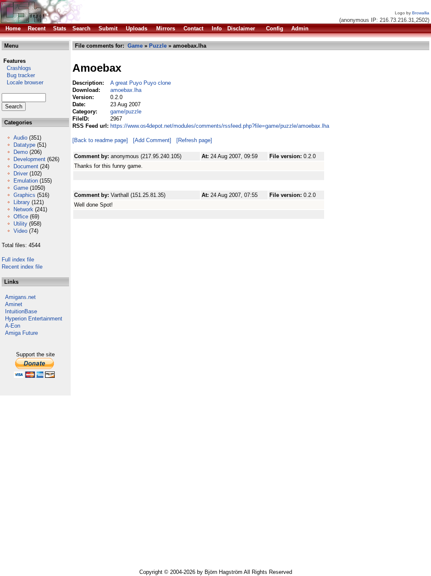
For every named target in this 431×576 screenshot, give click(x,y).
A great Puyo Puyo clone (140, 83)
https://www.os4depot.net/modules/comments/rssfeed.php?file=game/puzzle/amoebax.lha (219, 126)
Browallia (420, 13)
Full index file (18, 259)
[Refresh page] (194, 140)
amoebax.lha (125, 90)
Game (20, 188)
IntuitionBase (21, 311)
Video (20, 231)
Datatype (24, 145)
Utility (20, 224)
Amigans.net (20, 297)
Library (21, 202)
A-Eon (12, 326)
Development (29, 159)
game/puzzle (125, 111)
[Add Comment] (152, 140)
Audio (20, 138)
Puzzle (158, 46)
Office (20, 216)
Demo (20, 152)
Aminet (13, 304)
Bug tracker (18, 75)
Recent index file (22, 267)
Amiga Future (21, 333)
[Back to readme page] (100, 140)
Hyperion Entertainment (33, 318)
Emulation (25, 181)
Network (23, 209)
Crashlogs (16, 68)
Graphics (24, 195)
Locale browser (22, 82)
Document (25, 166)
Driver (20, 173)
